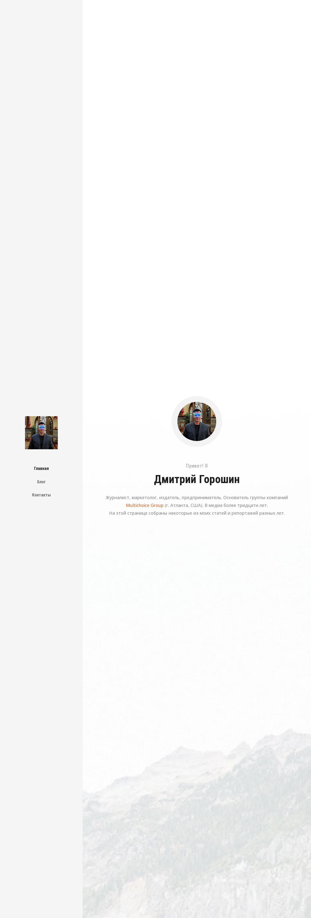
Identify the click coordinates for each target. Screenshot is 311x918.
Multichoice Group (145, 505)
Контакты (41, 494)
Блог (41, 481)
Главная (41, 468)
